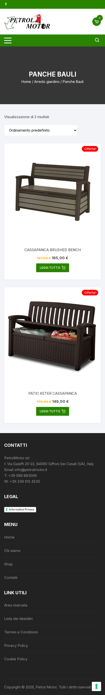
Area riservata (15, 605)
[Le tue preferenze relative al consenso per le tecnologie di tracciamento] (96, 686)
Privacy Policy (16, 645)
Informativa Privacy (21, 509)
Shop (8, 564)
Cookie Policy (15, 659)
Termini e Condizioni (21, 632)
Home (26, 81)
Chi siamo (12, 550)
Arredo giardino (47, 81)
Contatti (10, 577)
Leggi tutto (50, 267)
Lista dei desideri (18, 618)
